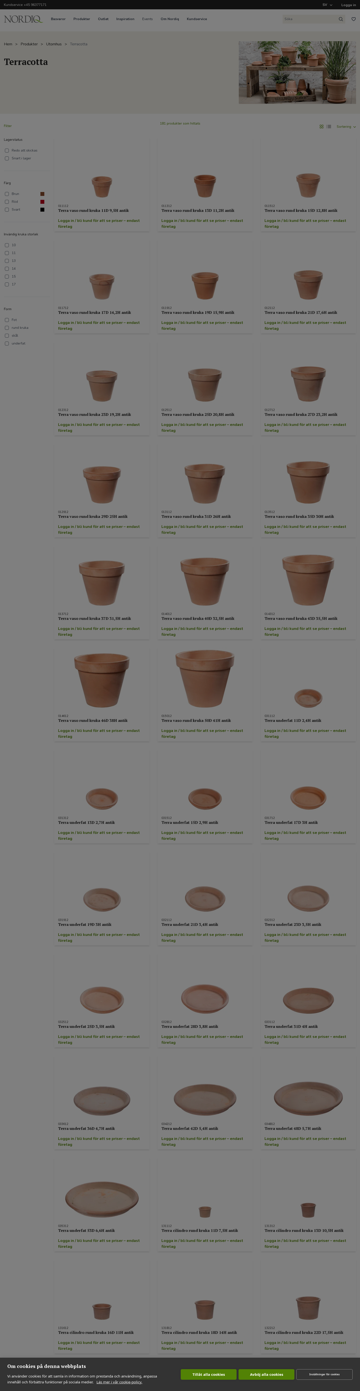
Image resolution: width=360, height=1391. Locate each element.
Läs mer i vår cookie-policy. (119, 1381)
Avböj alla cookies (266, 1374)
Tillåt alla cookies (208, 1374)
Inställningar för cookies (324, 1374)
